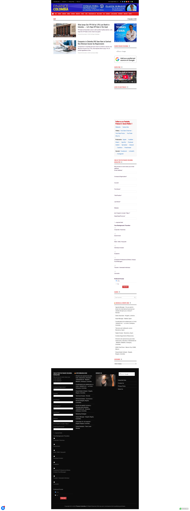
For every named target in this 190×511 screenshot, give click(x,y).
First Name (117, 189)
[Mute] (132, 81)
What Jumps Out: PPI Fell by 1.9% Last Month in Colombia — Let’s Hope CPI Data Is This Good (93, 25)
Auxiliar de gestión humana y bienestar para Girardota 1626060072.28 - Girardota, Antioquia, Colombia (83, 408)
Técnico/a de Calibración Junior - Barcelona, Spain (124, 329)
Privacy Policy (71, 1)
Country (116, 183)
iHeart (117, 142)
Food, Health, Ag (92, 14)
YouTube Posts (120, 133)
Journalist (116, 273)
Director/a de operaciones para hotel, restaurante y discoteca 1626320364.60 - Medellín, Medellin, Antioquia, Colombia (125, 341)
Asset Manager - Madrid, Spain (123, 318)
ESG (104, 14)
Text (118, 284)
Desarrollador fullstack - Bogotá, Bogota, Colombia (123, 353)
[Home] (52, 13)
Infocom (64, 14)
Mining (68, 14)
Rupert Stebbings (95, 34)
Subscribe (126, 127)
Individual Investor (119, 247)
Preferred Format (119, 279)
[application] (125, 77)
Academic (117, 253)
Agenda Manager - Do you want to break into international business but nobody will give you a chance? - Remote (124, 309)
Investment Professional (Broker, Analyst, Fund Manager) (125, 260)
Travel (82, 14)
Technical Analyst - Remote (83, 396)
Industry (78, 14)
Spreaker (124, 145)
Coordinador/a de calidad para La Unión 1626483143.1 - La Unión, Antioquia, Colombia (126, 323)
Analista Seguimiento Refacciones (124, 336)
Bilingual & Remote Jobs (122, 303)
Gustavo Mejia (95, 52)
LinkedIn (131, 151)
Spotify (123, 142)
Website (117, 127)
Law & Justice (114, 14)
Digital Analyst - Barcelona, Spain (124, 333)
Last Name (117, 202)
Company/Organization (120, 176)
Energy (59, 14)
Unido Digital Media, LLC (113, 1)
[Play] (116, 81)
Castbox (119, 147)
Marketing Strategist (81, 414)
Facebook (124, 151)
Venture (73, 14)
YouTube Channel (125, 130)
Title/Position (118, 195)
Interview (120, 14)
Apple (124, 139)
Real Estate (99, 14)
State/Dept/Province (119, 216)
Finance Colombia (81, 506)
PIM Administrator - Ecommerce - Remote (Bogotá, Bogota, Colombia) (84, 400)
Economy (108, 14)
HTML (118, 280)
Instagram (120, 154)
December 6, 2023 (86, 34)
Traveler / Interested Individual (122, 267)
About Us (78, 1)
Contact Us (64, 1)
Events (130, 14)
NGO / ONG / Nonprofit (120, 241)
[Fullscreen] (134, 81)
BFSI (56, 14)
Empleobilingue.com (81, 373)
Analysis (125, 14)
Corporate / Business (119, 229)
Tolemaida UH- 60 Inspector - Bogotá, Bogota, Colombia (83, 422)
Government (117, 235)
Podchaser (128, 147)
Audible (130, 139)
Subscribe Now (56, 1)
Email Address (118, 170)
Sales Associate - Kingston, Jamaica (125, 315)
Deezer (131, 145)
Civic (86, 14)
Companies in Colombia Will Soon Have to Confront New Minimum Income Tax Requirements (94, 42)
